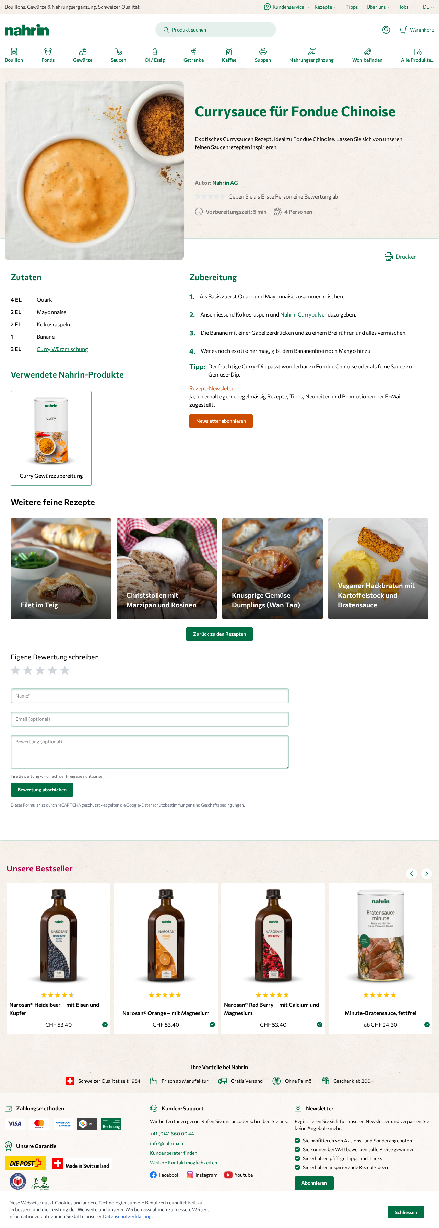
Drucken (406, 256)
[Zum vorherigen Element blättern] (411, 873)
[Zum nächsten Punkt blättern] (426, 873)
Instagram (206, 1175)
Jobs (404, 7)
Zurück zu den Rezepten (219, 634)
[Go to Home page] (27, 30)
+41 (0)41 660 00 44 (172, 1133)
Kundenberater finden (173, 1153)
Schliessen (406, 1212)
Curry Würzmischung (62, 349)
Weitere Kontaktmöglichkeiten (183, 1162)
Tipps (352, 7)
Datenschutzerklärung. (128, 1216)
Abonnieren (314, 1183)
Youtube (244, 1175)
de (426, 7)
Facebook (169, 1175)
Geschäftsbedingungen (222, 804)
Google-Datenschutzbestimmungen (159, 804)
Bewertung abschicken (42, 789)
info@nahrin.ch (166, 1143)
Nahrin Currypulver (303, 314)
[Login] (388, 30)
